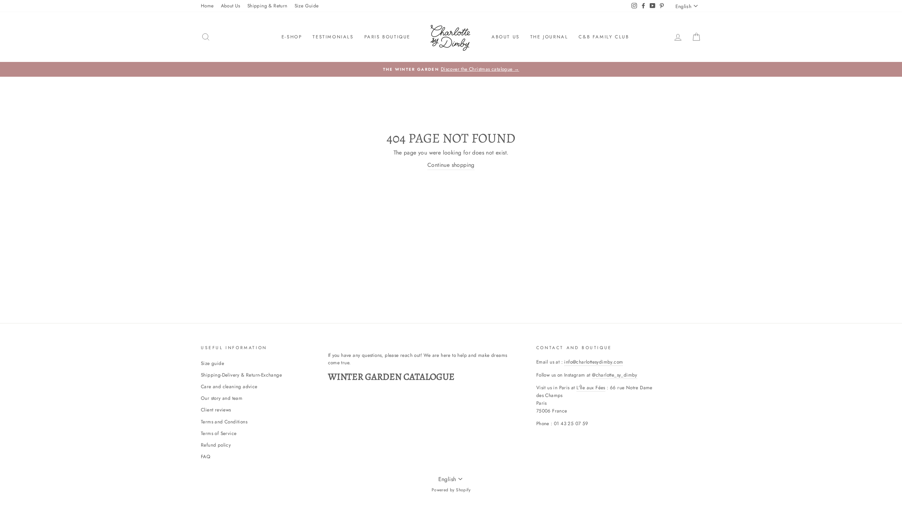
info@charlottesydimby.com (593, 361)
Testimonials (333, 36)
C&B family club (604, 36)
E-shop (292, 36)
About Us (230, 5)
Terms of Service (218, 433)
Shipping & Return (267, 5)
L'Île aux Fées (590, 387)
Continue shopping (451, 165)
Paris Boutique (387, 36)
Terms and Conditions (224, 421)
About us (506, 36)
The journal (549, 36)
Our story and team (221, 398)
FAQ (205, 456)
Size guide (212, 363)
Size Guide (307, 5)
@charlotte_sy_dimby (614, 374)
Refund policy (216, 444)
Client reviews (216, 409)
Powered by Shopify (451, 490)
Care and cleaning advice (229, 386)
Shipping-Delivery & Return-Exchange (241, 374)
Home (207, 5)
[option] (451, 69)
